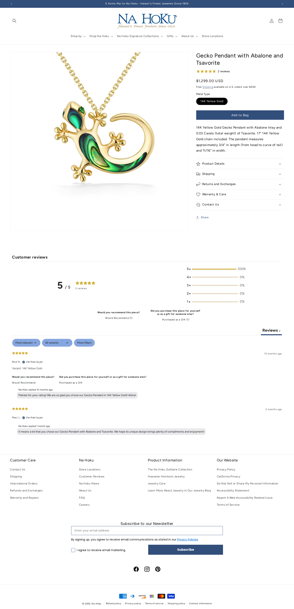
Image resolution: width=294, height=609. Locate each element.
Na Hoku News (89, 483)
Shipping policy (176, 603)
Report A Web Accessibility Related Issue (245, 497)
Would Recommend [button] (24, 382)
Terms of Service (228, 504)
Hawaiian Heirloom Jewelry (166, 476)
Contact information (200, 603)
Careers (84, 504)
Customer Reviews (92, 476)
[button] (14, 20)
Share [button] (205, 217)
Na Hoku (96, 603)
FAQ (82, 497)
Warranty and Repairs (24, 497)
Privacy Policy (226, 469)
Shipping (207, 87)
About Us (85, 490)
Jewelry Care (157, 483)
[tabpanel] (147, 388)
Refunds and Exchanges (26, 490)
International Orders (24, 483)
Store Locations (90, 469)
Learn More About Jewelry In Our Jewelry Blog (179, 490)
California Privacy (228, 476)
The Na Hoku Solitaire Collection (170, 469)
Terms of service (154, 603)
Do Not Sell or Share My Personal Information (247, 483)
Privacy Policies (187, 540)
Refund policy (113, 603)
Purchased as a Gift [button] (71, 382)
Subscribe (185, 549)
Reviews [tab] (271, 330)
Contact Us (17, 469)
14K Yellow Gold (211, 101)
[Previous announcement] (11, 4)
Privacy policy (133, 603)
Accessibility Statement (233, 490)
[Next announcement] (282, 4)
